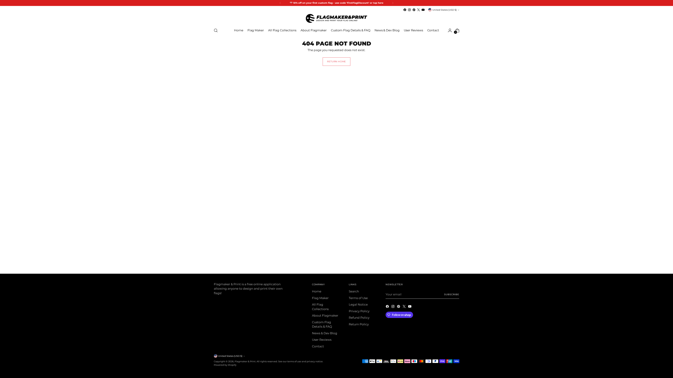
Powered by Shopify (225, 364)
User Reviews (321, 339)
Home (316, 291)
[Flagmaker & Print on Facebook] (404, 9)
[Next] (393, 3)
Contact (318, 346)
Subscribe (451, 294)
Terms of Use (358, 298)
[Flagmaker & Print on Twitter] (418, 9)
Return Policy (359, 324)
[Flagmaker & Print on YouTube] (423, 9)
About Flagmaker (325, 315)
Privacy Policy (359, 311)
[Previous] (280, 3)
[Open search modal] (215, 30)
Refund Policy (359, 317)
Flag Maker (320, 298)
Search (354, 291)
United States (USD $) (444, 9)
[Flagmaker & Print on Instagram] (409, 9)
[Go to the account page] (449, 30)
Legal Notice (358, 304)
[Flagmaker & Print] (336, 18)
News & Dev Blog (324, 333)
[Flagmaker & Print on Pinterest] (414, 9)
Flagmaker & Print (245, 361)
